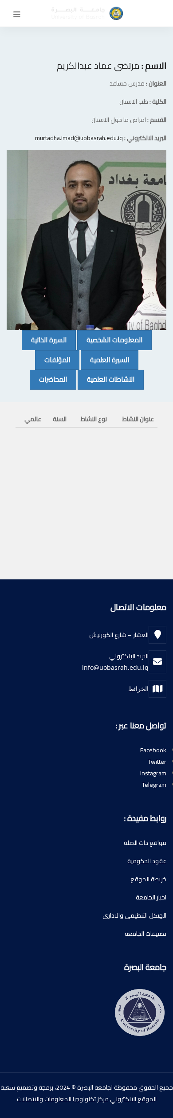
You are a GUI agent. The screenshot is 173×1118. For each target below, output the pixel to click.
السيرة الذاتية (44, 339)
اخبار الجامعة (151, 897)
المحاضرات (48, 379)
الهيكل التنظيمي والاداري (134, 915)
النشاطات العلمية (106, 379)
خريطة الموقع (148, 879)
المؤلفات (52, 359)
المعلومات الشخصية (109, 339)
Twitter (157, 761)
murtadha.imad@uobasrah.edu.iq (79, 138)
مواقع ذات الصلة (145, 842)
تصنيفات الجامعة (145, 933)
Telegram (154, 784)
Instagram (153, 773)
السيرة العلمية (105, 359)
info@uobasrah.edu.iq (115, 667)
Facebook (153, 750)
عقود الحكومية (146, 861)
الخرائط (138, 688)
